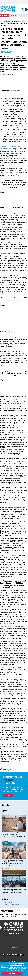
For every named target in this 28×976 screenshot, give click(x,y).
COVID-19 (3, 918)
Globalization (4, 914)
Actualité (8, 20)
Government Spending (19, 914)
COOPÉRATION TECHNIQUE (14, 944)
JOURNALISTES (14, 941)
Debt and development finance (13, 904)
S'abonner (8, 795)
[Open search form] (22, 9)
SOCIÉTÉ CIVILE (14, 936)
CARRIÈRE (14, 947)
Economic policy (5, 916)
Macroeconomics (9, 903)
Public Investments (16, 916)
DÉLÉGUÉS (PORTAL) (14, 933)
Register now (12, 973)
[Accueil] (7, 9)
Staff (14, 939)
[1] (6, 287)
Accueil (2, 20)
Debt (10, 914)
